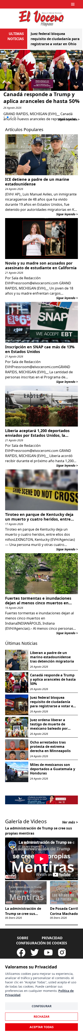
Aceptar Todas (42, 1027)
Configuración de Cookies (41, 943)
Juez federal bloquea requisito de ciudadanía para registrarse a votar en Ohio (55, 38)
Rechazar (41, 1016)
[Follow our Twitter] (35, 952)
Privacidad (52, 938)
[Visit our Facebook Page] (21, 952)
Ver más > (70, 822)
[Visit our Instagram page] (62, 952)
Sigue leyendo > (69, 119)
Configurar (42, 1006)
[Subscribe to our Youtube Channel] (48, 952)
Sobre (22, 938)
